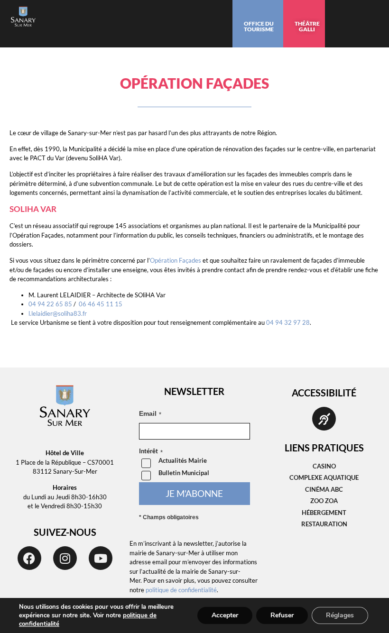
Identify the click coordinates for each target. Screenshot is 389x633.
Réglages (340, 615)
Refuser (282, 615)
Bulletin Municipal (183, 473)
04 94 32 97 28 (288, 322)
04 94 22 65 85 (50, 304)
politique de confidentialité (181, 590)
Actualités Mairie (182, 461)
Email (148, 413)
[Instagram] (65, 558)
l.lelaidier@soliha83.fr (57, 313)
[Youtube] (100, 558)
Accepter (225, 615)
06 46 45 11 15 (100, 304)
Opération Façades (176, 260)
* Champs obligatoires (169, 517)
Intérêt (148, 451)
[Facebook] (29, 558)
